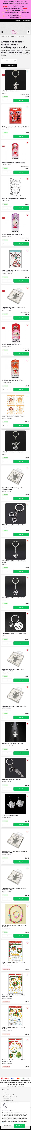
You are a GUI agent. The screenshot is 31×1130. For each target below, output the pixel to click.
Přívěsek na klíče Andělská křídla (11, 779)
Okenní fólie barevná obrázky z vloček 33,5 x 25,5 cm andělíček (15, 271)
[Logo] (15, 32)
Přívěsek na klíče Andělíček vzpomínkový (14, 633)
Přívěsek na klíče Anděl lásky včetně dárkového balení (12, 488)
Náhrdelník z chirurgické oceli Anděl (12, 743)
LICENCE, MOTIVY (10, 36)
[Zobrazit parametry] (9, 65)
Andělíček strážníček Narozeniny (11, 344)
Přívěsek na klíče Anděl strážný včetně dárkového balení (13, 308)
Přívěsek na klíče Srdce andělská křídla (13, 525)
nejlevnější (5, 61)
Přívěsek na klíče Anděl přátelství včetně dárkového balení (14, 889)
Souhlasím (19, 1126)
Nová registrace (26, 20)
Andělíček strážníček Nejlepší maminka (13, 162)
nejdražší (13, 61)
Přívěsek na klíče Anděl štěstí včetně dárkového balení (12, 670)
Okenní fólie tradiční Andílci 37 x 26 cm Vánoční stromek (13, 1060)
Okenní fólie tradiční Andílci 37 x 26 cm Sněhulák (13, 1028)
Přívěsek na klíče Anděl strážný (11, 91)
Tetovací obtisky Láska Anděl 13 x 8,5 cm (14, 198)
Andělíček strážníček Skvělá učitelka (12, 380)
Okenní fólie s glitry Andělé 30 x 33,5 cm (13, 416)
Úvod (2, 36)
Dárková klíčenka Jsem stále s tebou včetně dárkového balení (15, 851)
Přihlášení (18, 20)
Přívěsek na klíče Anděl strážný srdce (13, 598)
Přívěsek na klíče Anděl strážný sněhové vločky (14, 561)
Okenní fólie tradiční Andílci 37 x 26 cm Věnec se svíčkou (13, 995)
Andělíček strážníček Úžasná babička (13, 234)
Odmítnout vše (8, 1125)
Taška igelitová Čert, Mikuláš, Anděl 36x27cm (15, 127)
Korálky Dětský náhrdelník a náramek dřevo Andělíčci (15, 926)
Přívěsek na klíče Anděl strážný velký (12, 452)
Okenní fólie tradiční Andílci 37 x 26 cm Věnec (13, 963)
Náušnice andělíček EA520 (10, 815)
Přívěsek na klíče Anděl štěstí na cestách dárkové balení (14, 707)
